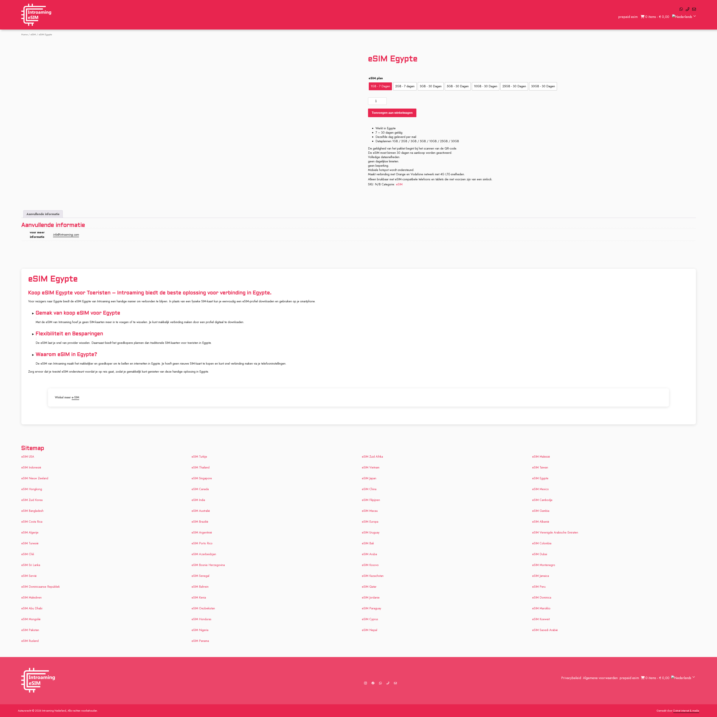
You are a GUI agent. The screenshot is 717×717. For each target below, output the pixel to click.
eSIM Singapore (202, 478)
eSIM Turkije (199, 456)
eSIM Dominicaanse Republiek (40, 587)
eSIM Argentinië (202, 532)
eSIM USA (27, 456)
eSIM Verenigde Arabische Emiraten (555, 532)
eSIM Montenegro (543, 565)
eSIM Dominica (541, 597)
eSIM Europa (370, 521)
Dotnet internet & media (686, 711)
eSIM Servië (29, 576)
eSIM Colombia (541, 543)
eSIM (33, 34)
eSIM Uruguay (370, 532)
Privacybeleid (571, 678)
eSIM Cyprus (370, 619)
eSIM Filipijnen (371, 500)
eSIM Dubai (539, 554)
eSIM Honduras (201, 619)
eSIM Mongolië (31, 619)
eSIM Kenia (199, 597)
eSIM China (369, 489)
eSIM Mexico (540, 489)
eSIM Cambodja (542, 500)
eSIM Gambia (540, 511)
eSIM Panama (200, 641)
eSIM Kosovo (370, 565)
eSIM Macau (370, 511)
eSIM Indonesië (31, 467)
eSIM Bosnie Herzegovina (208, 565)
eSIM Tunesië (29, 543)
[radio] (380, 86)
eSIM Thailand (200, 467)
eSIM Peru (539, 587)
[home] (36, 15)
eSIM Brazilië (200, 521)
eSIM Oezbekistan (203, 608)
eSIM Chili (27, 554)
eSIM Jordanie (371, 597)
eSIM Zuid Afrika (372, 456)
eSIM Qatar (369, 587)
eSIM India (198, 500)
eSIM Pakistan (30, 630)
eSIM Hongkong (31, 489)
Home (24, 34)
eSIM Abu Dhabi (31, 608)
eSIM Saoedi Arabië (545, 630)
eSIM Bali (368, 543)
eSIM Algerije (29, 532)
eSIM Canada (200, 489)
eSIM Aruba (369, 554)
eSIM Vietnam (370, 467)
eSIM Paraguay (371, 608)
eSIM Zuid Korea (32, 500)
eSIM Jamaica (540, 576)
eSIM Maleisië (541, 456)
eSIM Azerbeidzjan (204, 554)
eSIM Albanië (540, 521)
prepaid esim (628, 16)
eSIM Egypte (540, 478)
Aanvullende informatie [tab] (43, 214)
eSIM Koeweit (541, 619)
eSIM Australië (201, 511)
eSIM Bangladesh (32, 511)
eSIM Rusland (30, 641)
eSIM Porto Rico (202, 543)
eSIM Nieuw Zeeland (34, 478)
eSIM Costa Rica (31, 521)
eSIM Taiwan (540, 467)
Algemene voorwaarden (600, 678)
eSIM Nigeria (200, 630)
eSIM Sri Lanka (30, 565)
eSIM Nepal (369, 630)
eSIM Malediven (31, 597)
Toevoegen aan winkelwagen (392, 112)
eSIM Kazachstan (373, 576)
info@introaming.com (66, 234)
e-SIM (75, 397)
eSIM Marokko (541, 608)
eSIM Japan (369, 478)
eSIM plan (376, 78)
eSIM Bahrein (200, 587)
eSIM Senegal (200, 576)
